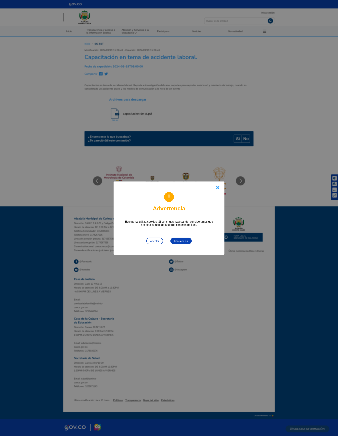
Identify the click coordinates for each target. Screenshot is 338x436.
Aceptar (154, 240)
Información (181, 240)
